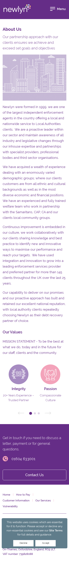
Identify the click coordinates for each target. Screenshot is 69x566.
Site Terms (55, 530)
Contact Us (34, 475)
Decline (23, 543)
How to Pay (23, 494)
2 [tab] (35, 413)
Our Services (43, 500)
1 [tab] (30, 413)
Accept (45, 543)
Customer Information (16, 500)
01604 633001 (23, 459)
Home (6, 494)
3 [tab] (39, 413)
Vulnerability (10, 506)
